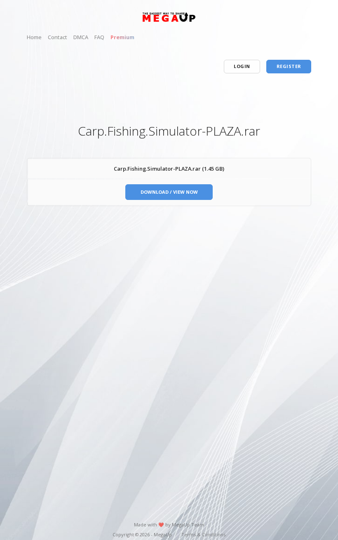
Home (34, 37)
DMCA (80, 37)
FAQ (99, 37)
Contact (57, 37)
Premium (122, 37)
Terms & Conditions (203, 534)
